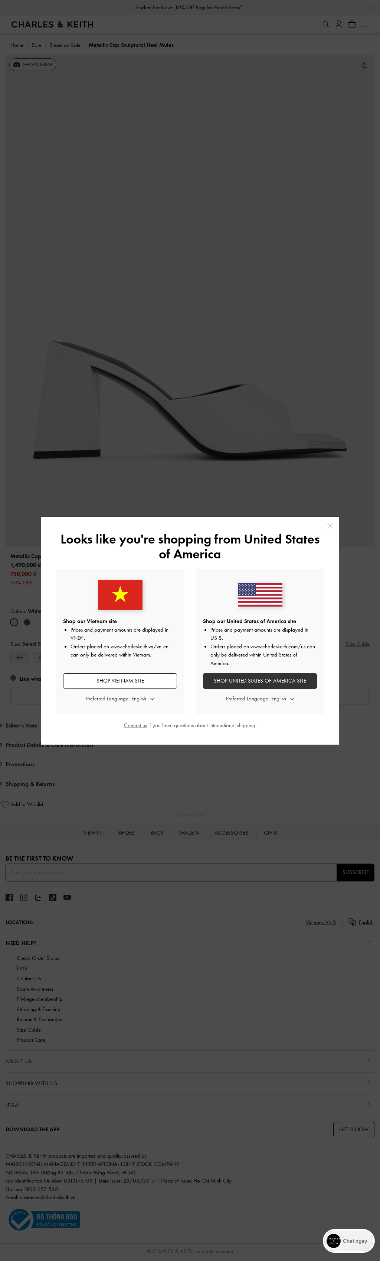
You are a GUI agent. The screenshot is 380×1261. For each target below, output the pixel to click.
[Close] (330, 525)
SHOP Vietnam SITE (120, 680)
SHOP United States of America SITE (260, 680)
